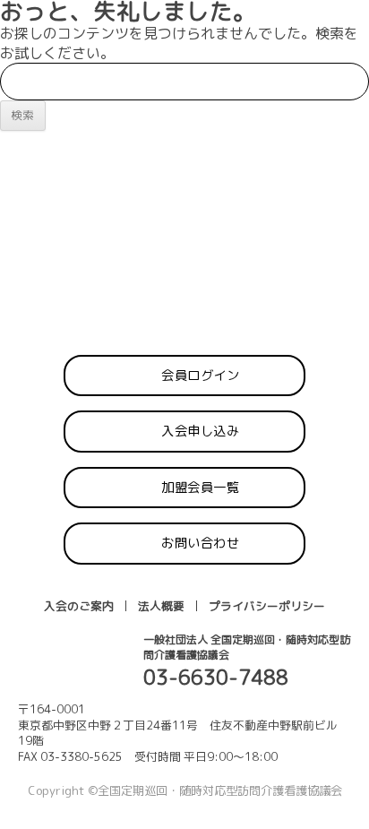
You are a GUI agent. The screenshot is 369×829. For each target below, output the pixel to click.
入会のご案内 (79, 606)
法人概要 (161, 606)
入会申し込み (200, 431)
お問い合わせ (200, 543)
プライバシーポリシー (267, 606)
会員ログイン (200, 375)
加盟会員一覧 (200, 488)
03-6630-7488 (215, 677)
